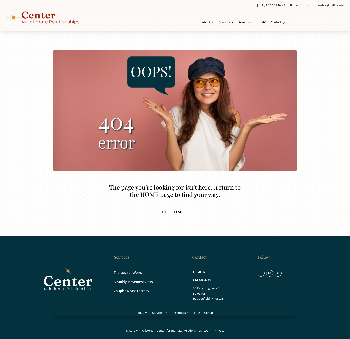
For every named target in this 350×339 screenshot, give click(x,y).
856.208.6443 (276, 5)
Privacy (219, 331)
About (206, 22)
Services (224, 22)
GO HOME (173, 212)
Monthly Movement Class (133, 282)
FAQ (263, 22)
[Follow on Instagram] (269, 273)
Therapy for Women (129, 272)
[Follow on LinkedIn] (278, 273)
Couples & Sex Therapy (131, 291)
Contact (276, 22)
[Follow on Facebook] (261, 273)
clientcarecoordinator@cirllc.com (318, 5)
